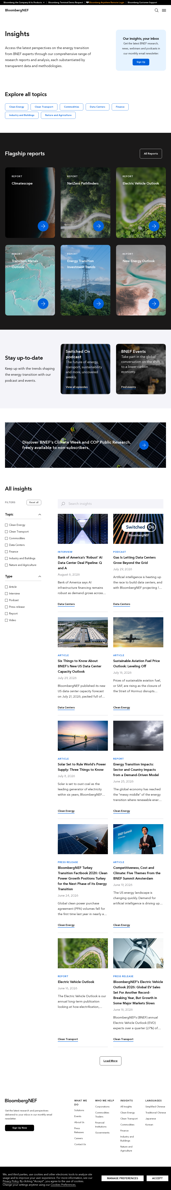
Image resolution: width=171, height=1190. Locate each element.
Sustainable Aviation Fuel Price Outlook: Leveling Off (136, 663)
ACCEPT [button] (157, 1178)
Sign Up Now (19, 1127)
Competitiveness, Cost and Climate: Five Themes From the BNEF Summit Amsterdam (136, 873)
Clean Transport (44, 106)
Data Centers (97, 106)
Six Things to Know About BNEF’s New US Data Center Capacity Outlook (79, 666)
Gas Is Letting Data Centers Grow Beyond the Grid (134, 560)
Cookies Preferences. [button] (63, 1184)
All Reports (151, 153)
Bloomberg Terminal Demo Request (65, 3)
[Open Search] (156, 10)
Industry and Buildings (21, 115)
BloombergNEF (17, 10)
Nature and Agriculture (58, 115)
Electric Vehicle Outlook (76, 982)
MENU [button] (164, 10)
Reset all (33, 502)
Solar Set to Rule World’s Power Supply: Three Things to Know (82, 767)
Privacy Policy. (11, 1181)
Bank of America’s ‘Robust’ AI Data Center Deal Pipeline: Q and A (80, 562)
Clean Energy (16, 106)
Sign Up (141, 62)
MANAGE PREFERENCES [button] (122, 1178)
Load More (110, 1061)
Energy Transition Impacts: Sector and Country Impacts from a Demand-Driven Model (136, 769)
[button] (25, 3)
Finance (120, 106)
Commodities (71, 106)
